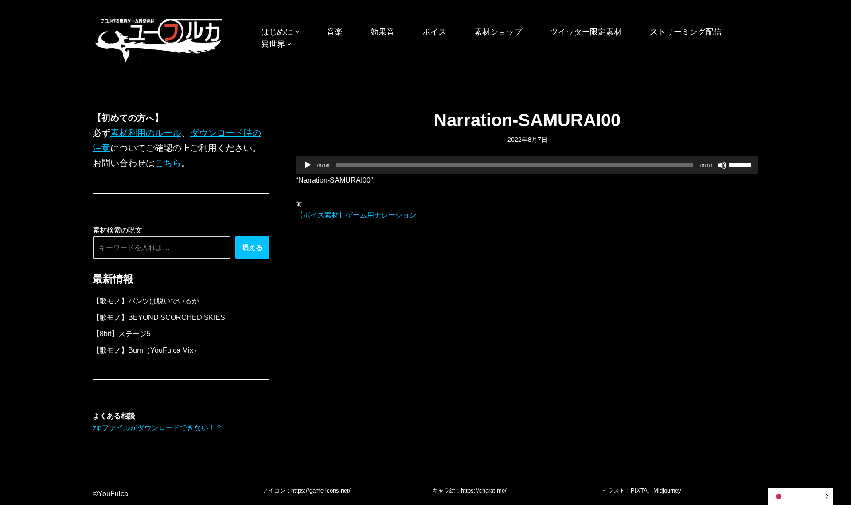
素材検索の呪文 (117, 230)
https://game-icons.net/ (321, 490)
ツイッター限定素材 (586, 31)
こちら (168, 163)
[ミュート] (722, 165)
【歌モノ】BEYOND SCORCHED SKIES (159, 317)
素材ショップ (498, 31)
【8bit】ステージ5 (122, 334)
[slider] (741, 164)
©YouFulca (110, 493)
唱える (252, 247)
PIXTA (639, 490)
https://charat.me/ (484, 490)
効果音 (382, 31)
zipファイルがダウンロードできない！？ (158, 427)
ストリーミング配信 (686, 31)
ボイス (434, 31)
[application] (527, 165)
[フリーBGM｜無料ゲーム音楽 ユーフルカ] (159, 39)
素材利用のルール (145, 133)
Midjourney (667, 490)
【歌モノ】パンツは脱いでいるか (146, 301)
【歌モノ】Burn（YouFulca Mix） (146, 350)
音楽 (335, 31)
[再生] (307, 165)
